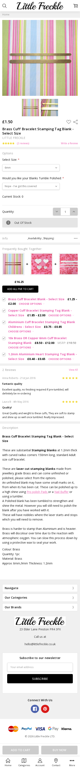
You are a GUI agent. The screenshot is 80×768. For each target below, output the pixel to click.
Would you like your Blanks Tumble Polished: (33, 178)
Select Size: (10, 160)
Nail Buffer (61, 492)
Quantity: (8, 211)
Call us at (40, 637)
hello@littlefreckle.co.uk (40, 644)
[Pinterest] (45, 709)
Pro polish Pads (37, 492)
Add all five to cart (20, 289)
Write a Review (69, 143)
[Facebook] (35, 709)
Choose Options (30, 304)
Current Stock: (12, 196)
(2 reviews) (23, 143)
